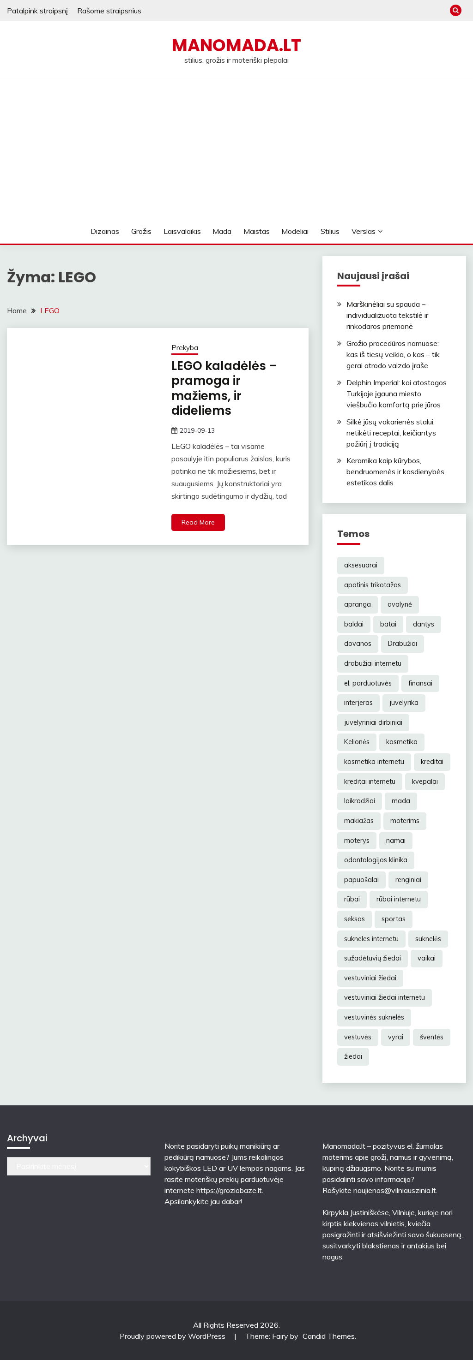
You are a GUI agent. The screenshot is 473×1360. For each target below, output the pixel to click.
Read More (198, 522)
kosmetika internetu (374, 762)
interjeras (358, 702)
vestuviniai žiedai (370, 978)
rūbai (352, 899)
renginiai (408, 880)
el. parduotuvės (368, 683)
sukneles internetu (371, 939)
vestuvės (357, 1037)
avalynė (400, 604)
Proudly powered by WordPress (173, 1336)
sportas (394, 919)
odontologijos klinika (375, 860)
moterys (357, 840)
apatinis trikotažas (372, 585)
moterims (404, 821)
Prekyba (184, 347)
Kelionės (357, 742)
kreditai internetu (369, 781)
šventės (431, 1037)
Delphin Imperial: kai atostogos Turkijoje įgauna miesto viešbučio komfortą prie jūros (396, 393)
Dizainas (105, 231)
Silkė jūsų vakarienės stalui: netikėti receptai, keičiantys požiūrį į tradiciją (391, 432)
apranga (357, 604)
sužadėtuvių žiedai (372, 958)
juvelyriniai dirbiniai (373, 722)
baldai (354, 624)
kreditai (432, 762)
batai (388, 624)
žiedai (353, 1056)
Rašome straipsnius (109, 10)
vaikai (427, 958)
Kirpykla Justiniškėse (355, 1212)
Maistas (256, 231)
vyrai (395, 1037)
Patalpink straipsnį (37, 10)
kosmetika (402, 742)
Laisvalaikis (182, 231)
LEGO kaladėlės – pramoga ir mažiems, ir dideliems (224, 388)
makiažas (359, 821)
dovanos (357, 643)
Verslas (364, 231)
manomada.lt (236, 45)
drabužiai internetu (372, 663)
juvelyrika (403, 702)
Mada (221, 231)
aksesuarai (360, 565)
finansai (420, 683)
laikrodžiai (359, 801)
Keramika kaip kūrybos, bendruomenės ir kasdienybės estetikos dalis (395, 471)
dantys (423, 624)
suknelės (428, 939)
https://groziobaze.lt (229, 1190)
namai (396, 840)
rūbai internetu (398, 899)
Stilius (330, 231)
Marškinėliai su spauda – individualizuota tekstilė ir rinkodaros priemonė (387, 315)
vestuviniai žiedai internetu (384, 997)
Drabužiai (402, 643)
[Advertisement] (236, 149)
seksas (354, 919)
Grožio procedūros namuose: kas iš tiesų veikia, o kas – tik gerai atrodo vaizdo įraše (393, 354)
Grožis (141, 231)
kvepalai (425, 781)
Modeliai (295, 231)
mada (401, 801)
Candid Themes (329, 1336)
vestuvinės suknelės (374, 1017)
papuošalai (361, 880)
